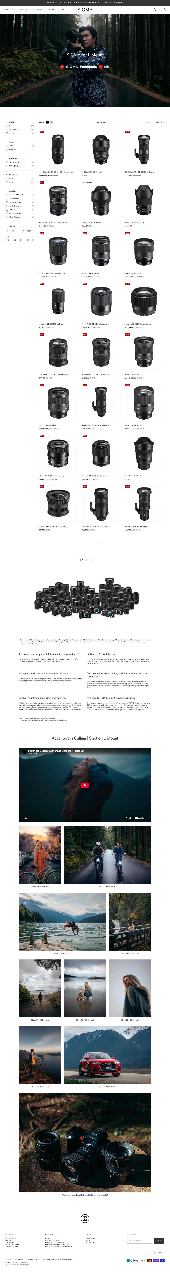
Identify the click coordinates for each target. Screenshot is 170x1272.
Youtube (89, 1240)
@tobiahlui (89, 1195)
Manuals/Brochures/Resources (58, 1247)
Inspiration (38, 10)
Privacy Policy (19, 1260)
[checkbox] (20, 126)
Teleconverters (11, 1247)
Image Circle (13, 159)
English (158, 1253)
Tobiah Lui (80, 1195)
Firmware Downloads (54, 1242)
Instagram (90, 1238)
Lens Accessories (12, 1244)
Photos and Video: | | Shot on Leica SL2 (85, 1195)
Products (9, 10)
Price (12, 226)
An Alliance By (85, 61)
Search (8, 1260)
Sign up (158, 1241)
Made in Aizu (23, 10)
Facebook (90, 1242)
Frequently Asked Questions (57, 1244)
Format (11, 142)
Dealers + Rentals (52, 1240)
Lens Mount (13, 191)
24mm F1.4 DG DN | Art (62, 953)
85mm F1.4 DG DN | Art (40, 886)
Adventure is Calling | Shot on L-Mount (85, 738)
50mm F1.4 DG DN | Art (107, 886)
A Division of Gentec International (17, 1265)
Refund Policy (32, 1260)
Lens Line (12, 122)
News (62, 10)
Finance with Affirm (65, 1260)
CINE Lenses (9, 1242)
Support (51, 10)
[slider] (7, 237)
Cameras (8, 1240)
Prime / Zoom (13, 175)
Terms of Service (47, 1260)
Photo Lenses (10, 1238)
